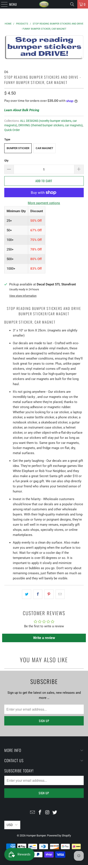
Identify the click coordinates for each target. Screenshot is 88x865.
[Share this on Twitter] (26, 594)
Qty (6, 160)
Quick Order (12, 130)
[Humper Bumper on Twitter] (55, 813)
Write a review (44, 638)
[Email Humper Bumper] (32, 813)
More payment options (44, 203)
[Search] (72, 4)
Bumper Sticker (18, 148)
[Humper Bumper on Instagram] (47, 813)
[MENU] (2, 4)
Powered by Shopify (59, 835)
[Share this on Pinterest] (48, 594)
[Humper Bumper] (44, 4)
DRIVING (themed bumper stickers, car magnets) (50, 125)
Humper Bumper (36, 835)
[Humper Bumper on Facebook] (40, 813)
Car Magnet (44, 148)
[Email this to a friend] (60, 594)
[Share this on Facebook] (37, 594)
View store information (23, 295)
